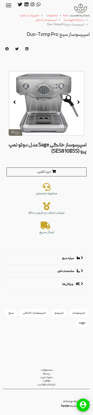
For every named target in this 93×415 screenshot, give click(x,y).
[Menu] (8, 5)
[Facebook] (7, 49)
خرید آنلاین (44, 172)
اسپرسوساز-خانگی (34, 313)
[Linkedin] (26, 5)
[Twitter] (20, 5)
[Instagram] (32, 5)
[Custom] (38, 5)
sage (82, 323)
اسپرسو (59, 313)
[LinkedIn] (26, 49)
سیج (11, 313)
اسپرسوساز (78, 313)
